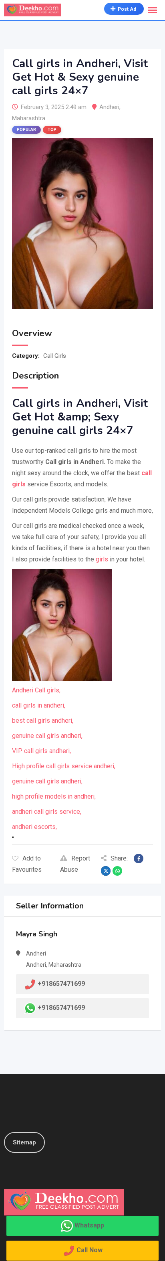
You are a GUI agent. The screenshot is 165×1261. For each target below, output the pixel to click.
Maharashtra (28, 118)
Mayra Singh (36, 934)
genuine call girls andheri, (47, 736)
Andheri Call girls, (36, 690)
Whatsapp (89, 1225)
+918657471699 (61, 1007)
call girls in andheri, (38, 705)
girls (102, 559)
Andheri (109, 107)
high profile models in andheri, (54, 796)
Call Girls (54, 355)
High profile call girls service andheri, (63, 766)
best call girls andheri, (42, 720)
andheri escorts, (34, 827)
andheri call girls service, (46, 811)
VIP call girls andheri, (41, 751)
